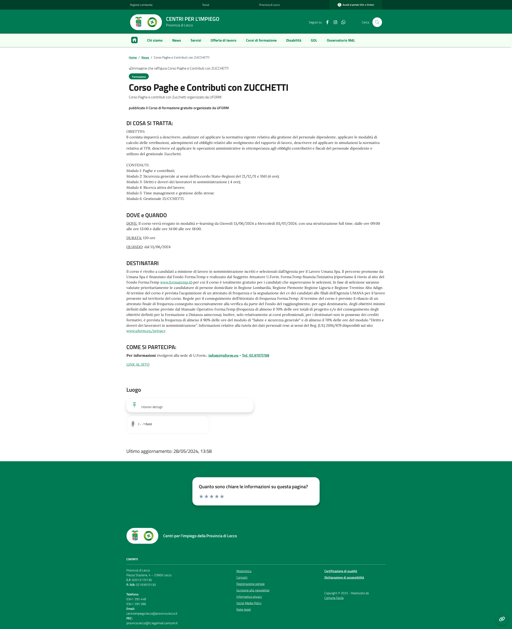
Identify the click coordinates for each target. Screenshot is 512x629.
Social (205, 5)
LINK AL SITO (137, 364)
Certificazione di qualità (340, 571)
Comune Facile (334, 597)
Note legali (243, 609)
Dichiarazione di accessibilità (344, 577)
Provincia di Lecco (269, 5)
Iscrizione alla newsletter (253, 590)
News (145, 57)
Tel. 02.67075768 (255, 355)
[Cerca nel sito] (377, 22)
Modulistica (243, 571)
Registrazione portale (250, 583)
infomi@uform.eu (223, 355)
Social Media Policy (249, 603)
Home (133, 57)
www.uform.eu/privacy (146, 330)
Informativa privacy (249, 596)
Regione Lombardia (141, 5)
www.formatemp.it (175, 282)
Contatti (241, 577)
